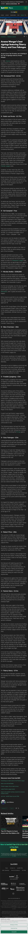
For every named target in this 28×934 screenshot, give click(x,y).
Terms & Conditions (15, 870)
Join (25, 7)
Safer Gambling (5, 870)
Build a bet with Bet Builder (7, 783)
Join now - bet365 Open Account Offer (10, 796)
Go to (12, 12)
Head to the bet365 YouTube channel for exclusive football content (13, 792)
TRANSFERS (13, 15)
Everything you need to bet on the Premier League (12, 780)
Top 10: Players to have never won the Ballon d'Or (10, 832)
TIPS (18, 15)
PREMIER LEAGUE (12, 36)
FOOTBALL (23, 15)
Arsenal (8, 61)
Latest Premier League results (8, 789)
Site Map (24, 870)
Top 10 (11, 808)
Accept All (14, 931)
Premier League (5, 166)
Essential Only (14, 928)
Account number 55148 (18, 917)
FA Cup (18, 432)
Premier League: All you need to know (10, 786)
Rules (6, 868)
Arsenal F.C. (4, 808)
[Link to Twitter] (26, 37)
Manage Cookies (14, 924)
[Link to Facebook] (24, 37)
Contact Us (12, 868)
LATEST (7, 15)
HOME (2, 15)
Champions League (17, 260)
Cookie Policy (15, 921)
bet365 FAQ (20, 868)
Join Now (13, 849)
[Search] (25, 15)
